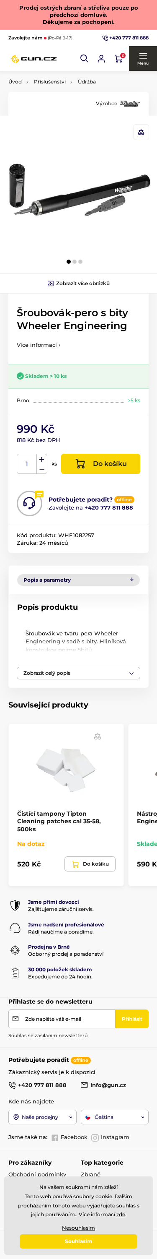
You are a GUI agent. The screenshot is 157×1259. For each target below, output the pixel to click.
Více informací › (38, 344)
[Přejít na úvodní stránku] (33, 59)
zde (120, 1214)
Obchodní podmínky (37, 1174)
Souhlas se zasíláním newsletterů (48, 1035)
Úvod (15, 81)
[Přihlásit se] (101, 58)
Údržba (87, 81)
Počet (27, 464)
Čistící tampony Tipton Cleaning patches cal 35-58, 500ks (59, 821)
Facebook (74, 1137)
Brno (23, 400)
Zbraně (90, 1174)
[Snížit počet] (42, 469)
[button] (84, 58)
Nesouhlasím (78, 1228)
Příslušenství (50, 81)
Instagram (115, 1137)
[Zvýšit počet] (42, 459)
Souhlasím (79, 1241)
